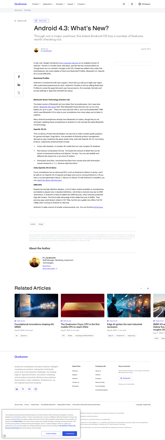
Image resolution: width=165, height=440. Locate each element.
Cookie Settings (51, 433)
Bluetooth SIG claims (48, 107)
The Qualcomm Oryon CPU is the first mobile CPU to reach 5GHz (80, 325)
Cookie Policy (35, 404)
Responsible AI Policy (64, 404)
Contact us (75, 382)
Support (74, 375)
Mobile (70, 335)
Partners (74, 378)
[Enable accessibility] (4, 436)
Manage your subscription (127, 384)
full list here (98, 207)
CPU (63, 335)
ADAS (156, 338)
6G (17, 335)
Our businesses (100, 386)
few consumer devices (69, 63)
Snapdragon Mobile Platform (84, 335)
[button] (86, 405)
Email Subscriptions (101, 390)
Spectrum (24, 335)
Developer (75, 386)
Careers (97, 375)
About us (98, 371)
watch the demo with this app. (49, 180)
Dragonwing (131, 335)
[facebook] (19, 77)
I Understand (69, 433)
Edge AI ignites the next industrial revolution (124, 325)
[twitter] (19, 93)
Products (75, 371)
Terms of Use (19, 404)
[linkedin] (19, 85)
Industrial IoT (120, 335)
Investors (98, 378)
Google (41, 224)
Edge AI (110, 335)
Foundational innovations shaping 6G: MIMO (34, 325)
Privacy (26, 404)
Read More (47, 266)
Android (32, 224)
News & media (99, 382)
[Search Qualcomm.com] (124, 4)
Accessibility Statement (48, 404)
